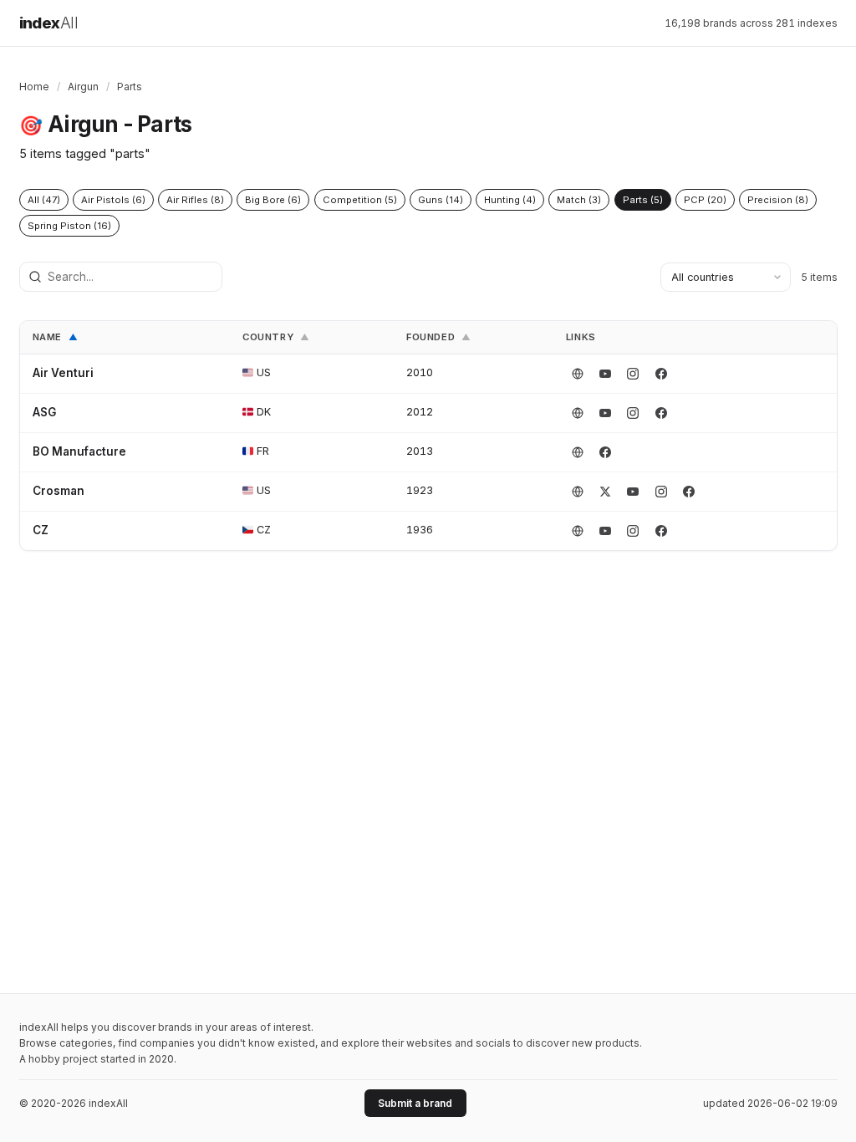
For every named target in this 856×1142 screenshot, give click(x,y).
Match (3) (579, 200)
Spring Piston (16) (69, 226)
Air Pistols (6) (113, 200)
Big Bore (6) (273, 200)
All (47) (44, 200)
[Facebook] (661, 373)
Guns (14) (440, 200)
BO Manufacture (79, 451)
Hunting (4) (510, 200)
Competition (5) (360, 200)
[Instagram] (633, 373)
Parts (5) (643, 200)
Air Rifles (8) (195, 200)
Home (34, 86)
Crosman (58, 490)
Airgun (83, 86)
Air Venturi (63, 373)
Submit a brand (415, 1103)
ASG (44, 412)
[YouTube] (605, 373)
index (49, 23)
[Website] (577, 373)
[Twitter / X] (605, 491)
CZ (40, 530)
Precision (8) (777, 200)
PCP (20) (705, 200)
